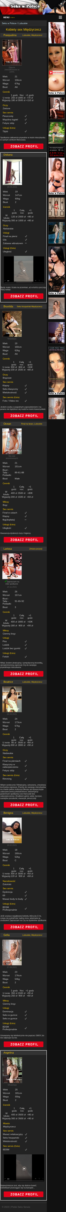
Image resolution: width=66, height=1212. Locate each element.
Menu (8, 17)
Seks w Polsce (9, 23)
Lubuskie (23, 23)
